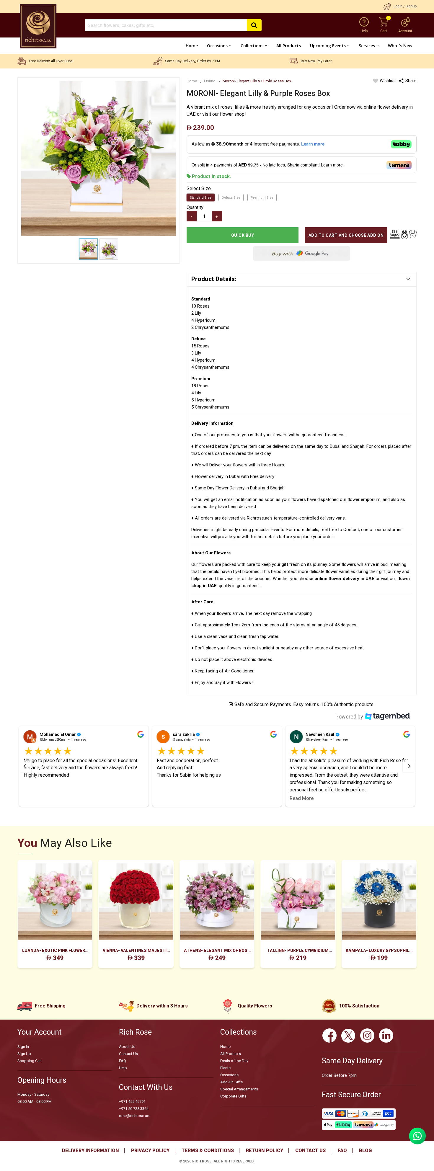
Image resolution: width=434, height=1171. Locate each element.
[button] (84, 766)
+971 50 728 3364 (134, 1108)
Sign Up (24, 1053)
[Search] (254, 25)
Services (367, 45)
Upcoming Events (328, 45)
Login (398, 6)
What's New (400, 45)
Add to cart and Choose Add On (346, 235)
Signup (411, 6)
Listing (210, 81)
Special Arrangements (239, 1089)
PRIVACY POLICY (150, 1150)
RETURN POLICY (264, 1150)
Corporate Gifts (233, 1096)
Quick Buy (242, 235)
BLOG (365, 1150)
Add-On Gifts (231, 1082)
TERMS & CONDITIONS (208, 1150)
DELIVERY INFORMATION (90, 1150)
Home (192, 45)
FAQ (122, 1061)
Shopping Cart (29, 1061)
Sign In (23, 1046)
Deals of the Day (234, 1061)
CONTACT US (310, 1150)
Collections (252, 45)
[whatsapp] (417, 1143)
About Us (127, 1046)
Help (123, 1068)
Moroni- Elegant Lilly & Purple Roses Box (257, 81)
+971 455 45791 (132, 1101)
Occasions (217, 45)
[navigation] (25, 766)
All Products (288, 45)
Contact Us (128, 1053)
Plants (225, 1068)
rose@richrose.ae (134, 1115)
